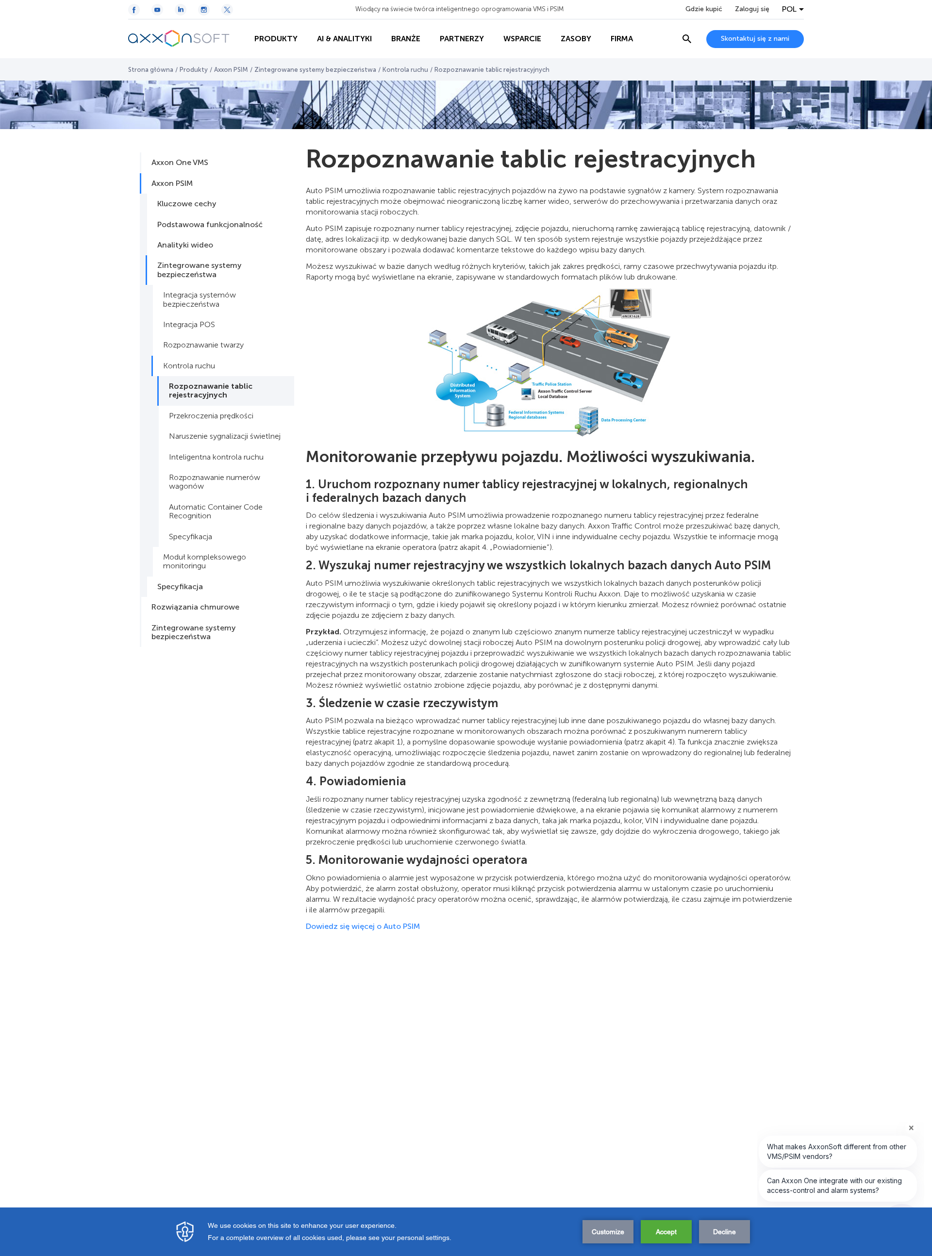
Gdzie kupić (703, 9)
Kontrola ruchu (405, 69)
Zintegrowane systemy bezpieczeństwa (315, 69)
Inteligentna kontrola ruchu (216, 457)
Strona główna (150, 69)
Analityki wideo (185, 244)
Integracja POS (189, 324)
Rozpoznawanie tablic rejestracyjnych (210, 390)
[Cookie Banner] (466, 1231)
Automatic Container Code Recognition (216, 511)
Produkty (194, 69)
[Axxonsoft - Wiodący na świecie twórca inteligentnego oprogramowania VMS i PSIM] (186, 39)
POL (789, 9)
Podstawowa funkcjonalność (210, 224)
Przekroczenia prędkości (211, 415)
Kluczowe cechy (186, 203)
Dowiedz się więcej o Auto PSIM (364, 926)
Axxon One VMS (179, 162)
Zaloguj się (752, 9)
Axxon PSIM (231, 69)
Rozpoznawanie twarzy (203, 344)
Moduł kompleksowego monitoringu (204, 561)
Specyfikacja (190, 536)
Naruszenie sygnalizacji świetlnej (225, 436)
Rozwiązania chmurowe (195, 606)
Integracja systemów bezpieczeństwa (199, 299)
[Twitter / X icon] (227, 10)
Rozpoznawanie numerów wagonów (214, 482)
